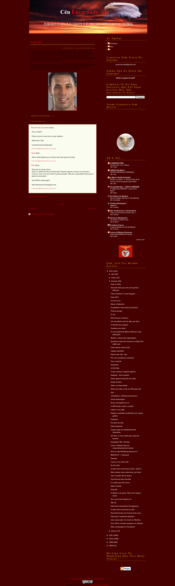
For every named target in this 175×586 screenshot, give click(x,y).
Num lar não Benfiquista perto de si (124, 451)
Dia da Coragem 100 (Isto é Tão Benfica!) (124, 198)
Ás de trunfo (115, 465)
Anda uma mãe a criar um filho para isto (126, 389)
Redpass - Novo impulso (120, 375)
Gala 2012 (115, 297)
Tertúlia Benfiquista (118, 203)
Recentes (32, 208)
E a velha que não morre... (121, 483)
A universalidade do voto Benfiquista (122, 227)
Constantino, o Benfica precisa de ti (124, 396)
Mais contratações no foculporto (123, 527)
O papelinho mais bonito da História (124, 307)
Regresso (113, 205)
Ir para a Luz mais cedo (120, 462)
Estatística (114, 365)
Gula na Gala (116, 284)
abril (113, 274)
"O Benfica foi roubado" (119, 325)
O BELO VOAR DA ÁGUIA (120, 177)
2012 (111, 271)
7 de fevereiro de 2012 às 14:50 (43, 188)
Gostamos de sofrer (118, 328)
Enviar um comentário (37, 197)
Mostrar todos (141, 239)
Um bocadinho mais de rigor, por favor (125, 321)
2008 (111, 546)
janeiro (114, 531)
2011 (111, 535)
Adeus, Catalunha (117, 304)
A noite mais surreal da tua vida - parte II (126, 469)
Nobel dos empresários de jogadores (125, 506)
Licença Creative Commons (99, 585)
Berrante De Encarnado (40, 128)
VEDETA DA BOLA (117, 170)
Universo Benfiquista (118, 218)
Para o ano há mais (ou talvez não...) (123, 213)
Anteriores (92, 208)
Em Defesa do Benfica (119, 196)
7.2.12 (52, 116)
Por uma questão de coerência (122, 358)
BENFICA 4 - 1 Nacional (120, 455)
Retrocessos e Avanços (119, 318)
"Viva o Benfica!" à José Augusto (123, 294)
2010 (111, 539)
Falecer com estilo (118, 410)
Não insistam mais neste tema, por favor (126, 472)
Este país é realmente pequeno (122, 516)
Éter (109, 50)
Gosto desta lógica (118, 399)
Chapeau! (114, 419)
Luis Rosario (112, 43)
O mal (113, 314)
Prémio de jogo (116, 311)
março (113, 278)
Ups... (113, 392)
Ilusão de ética (116, 382)
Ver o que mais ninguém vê (121, 499)
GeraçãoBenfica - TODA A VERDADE (124, 187)
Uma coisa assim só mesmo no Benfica (125, 520)
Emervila (36, 42)
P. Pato (110, 47)
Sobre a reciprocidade (119, 385)
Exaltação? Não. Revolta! (120, 442)
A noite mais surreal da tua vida (122, 509)
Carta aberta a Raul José (120, 347)
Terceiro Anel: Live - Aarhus (119, 165)
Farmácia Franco (117, 225)
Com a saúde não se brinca (121, 476)
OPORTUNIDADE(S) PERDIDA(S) (122, 172)
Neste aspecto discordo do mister (123, 379)
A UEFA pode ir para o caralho (122, 406)
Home (62, 204)
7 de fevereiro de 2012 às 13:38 (43, 161)
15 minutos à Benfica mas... (120, 220)
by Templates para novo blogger (93, 579)
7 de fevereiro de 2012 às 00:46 (43, 148)
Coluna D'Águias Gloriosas (121, 232)
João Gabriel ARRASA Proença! (121, 234)
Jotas (33, 153)
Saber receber (116, 486)
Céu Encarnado (75, 579)
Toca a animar (116, 361)
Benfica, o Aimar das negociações (123, 338)
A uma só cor (116, 301)
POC (33, 165)
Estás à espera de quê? (125, 78)
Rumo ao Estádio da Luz (120, 403)
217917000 (115, 368)
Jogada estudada (117, 351)
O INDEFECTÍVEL (117, 163)
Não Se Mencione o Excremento (123, 211)
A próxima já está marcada (121, 479)
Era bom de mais (117, 423)
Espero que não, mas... (119, 354)
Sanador (114, 458)
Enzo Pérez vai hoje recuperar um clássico (127, 523)
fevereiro (114, 281)
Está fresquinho (116, 426)
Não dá (113, 503)
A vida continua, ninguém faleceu (123, 372)
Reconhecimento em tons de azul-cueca (126, 513)
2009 (111, 542)
